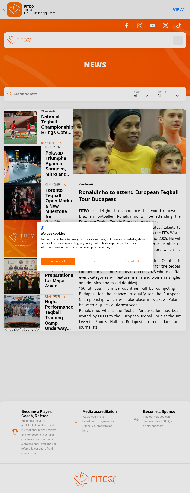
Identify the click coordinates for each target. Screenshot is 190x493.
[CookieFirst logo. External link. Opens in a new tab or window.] (42, 228)
